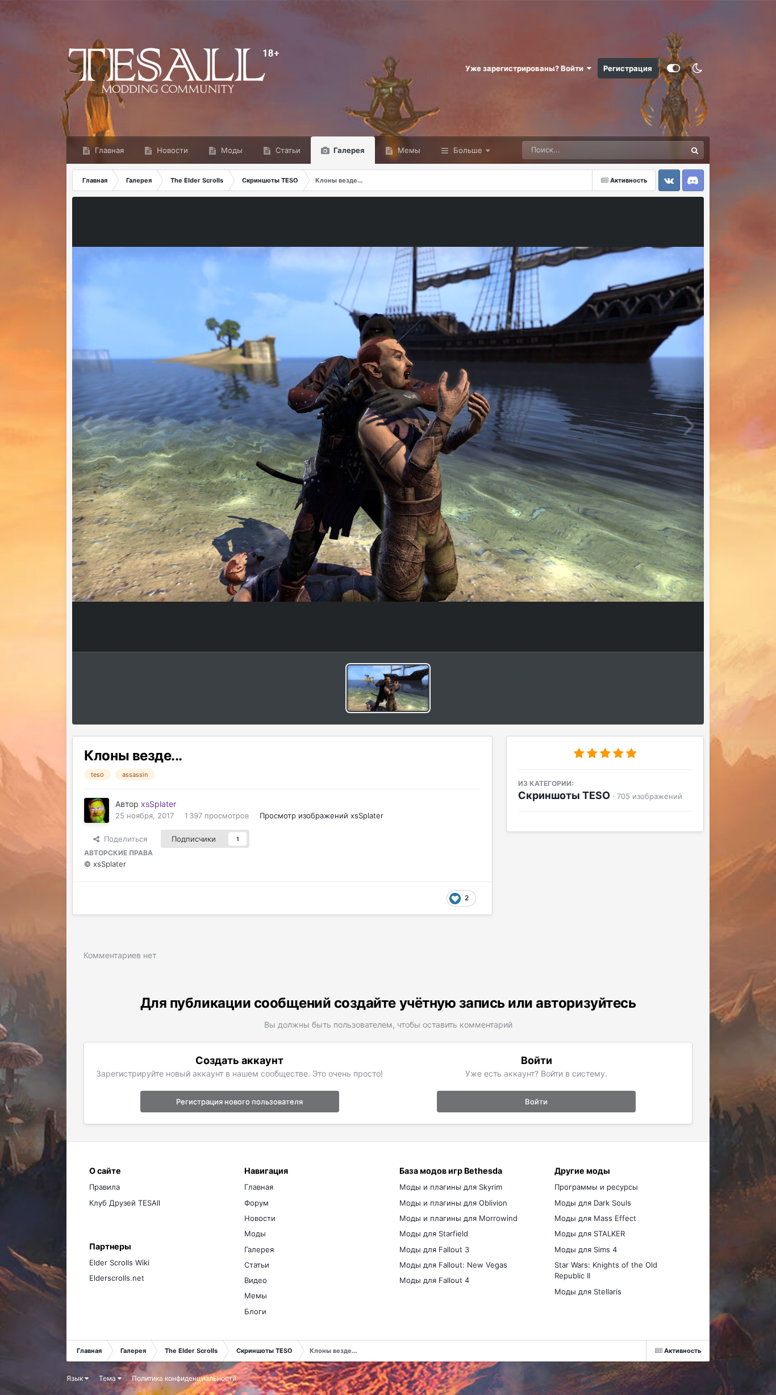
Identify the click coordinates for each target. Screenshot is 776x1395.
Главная (108, 150)
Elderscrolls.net (116, 1277)
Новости (171, 150)
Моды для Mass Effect (595, 1218)
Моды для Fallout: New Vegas (453, 1264)
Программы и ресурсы (596, 1186)
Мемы (407, 150)
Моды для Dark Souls (592, 1202)
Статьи (287, 150)
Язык (75, 1378)
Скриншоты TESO (564, 795)
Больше (468, 150)
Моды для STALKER (589, 1233)
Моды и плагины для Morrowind (458, 1218)
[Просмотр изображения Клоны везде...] (388, 688)
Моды (231, 150)
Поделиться (123, 838)
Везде (660, 150)
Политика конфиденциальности (184, 1378)
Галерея (348, 150)
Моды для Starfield (433, 1233)
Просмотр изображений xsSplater (321, 815)
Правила (104, 1186)
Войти (536, 1101)
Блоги (255, 1311)
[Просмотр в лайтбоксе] (387, 424)
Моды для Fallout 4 (434, 1280)
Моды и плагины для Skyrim (450, 1186)
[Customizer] (673, 68)
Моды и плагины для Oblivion (453, 1202)
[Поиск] (695, 150)
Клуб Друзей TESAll (124, 1202)
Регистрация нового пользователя (239, 1101)
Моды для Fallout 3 (434, 1249)
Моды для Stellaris (587, 1291)
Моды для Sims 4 (585, 1249)
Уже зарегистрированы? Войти (526, 68)
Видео (255, 1280)
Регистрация (627, 68)
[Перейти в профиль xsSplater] (96, 810)
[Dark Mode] (698, 68)
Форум (256, 1202)
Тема (108, 1378)
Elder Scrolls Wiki (119, 1262)
